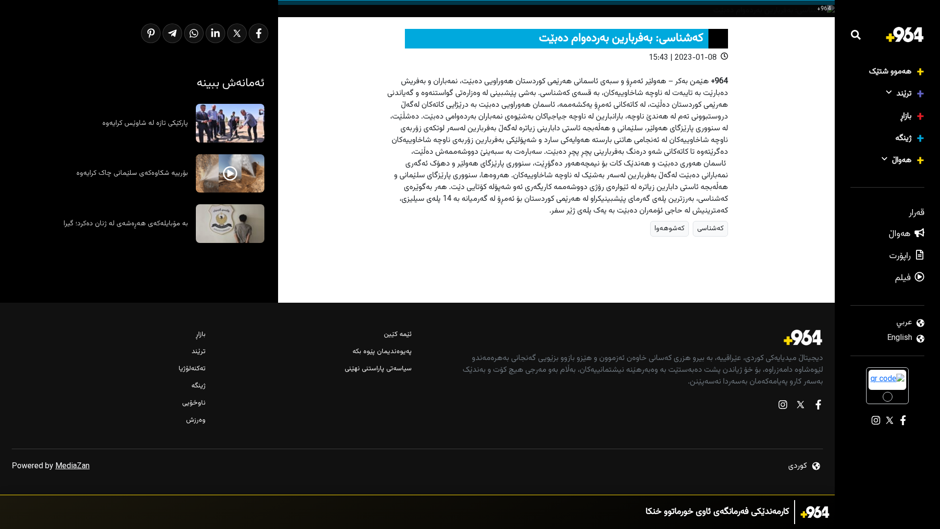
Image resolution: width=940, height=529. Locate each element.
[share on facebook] (258, 33)
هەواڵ (902, 160)
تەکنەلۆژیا (192, 369)
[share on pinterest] (151, 33)
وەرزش (196, 420)
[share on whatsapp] (194, 33)
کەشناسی (710, 228)
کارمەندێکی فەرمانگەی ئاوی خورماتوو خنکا (717, 512)
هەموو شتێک (890, 72)
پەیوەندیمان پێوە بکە (381, 352)
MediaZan (72, 466)
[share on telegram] (172, 33)
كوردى (797, 466)
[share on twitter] (237, 33)
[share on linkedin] (215, 33)
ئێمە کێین (397, 335)
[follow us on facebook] (818, 407)
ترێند (904, 94)
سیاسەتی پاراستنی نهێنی (378, 369)
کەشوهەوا (669, 228)
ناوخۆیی (194, 403)
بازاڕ (906, 116)
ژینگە (903, 138)
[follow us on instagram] (783, 407)
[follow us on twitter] (800, 407)
